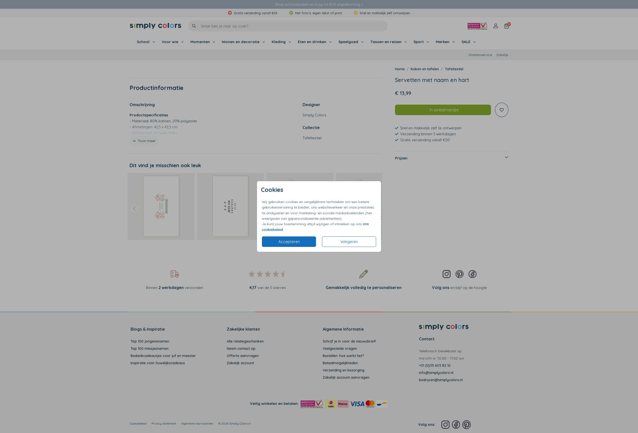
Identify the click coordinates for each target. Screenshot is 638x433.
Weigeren (349, 241)
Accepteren (289, 241)
